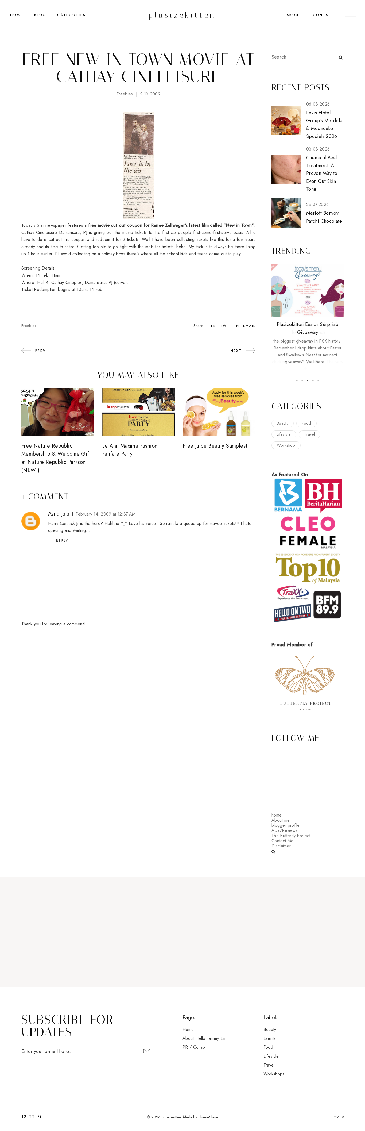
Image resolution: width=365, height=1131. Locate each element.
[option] (307, 315)
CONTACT (324, 15)
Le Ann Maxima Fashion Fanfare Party (129, 450)
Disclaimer (281, 846)
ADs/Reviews (284, 830)
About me (280, 820)
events (269, 1038)
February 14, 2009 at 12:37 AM (105, 514)
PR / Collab (194, 1047)
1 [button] (297, 380)
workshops (274, 1074)
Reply (62, 540)
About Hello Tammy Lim (205, 1038)
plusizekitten (182, 15)
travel (309, 434)
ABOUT (294, 15)
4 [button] (313, 380)
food (306, 423)
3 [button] (307, 380)
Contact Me (282, 841)
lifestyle (284, 434)
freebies (125, 94)
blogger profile (285, 825)
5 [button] (318, 380)
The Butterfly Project (290, 836)
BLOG (40, 15)
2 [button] (302, 380)
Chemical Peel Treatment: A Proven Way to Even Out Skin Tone (321, 173)
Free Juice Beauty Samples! (215, 446)
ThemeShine (208, 1117)
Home (16, 15)
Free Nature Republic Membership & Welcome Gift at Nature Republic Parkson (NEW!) (56, 458)
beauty (282, 423)
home (276, 815)
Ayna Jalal (59, 514)
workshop (286, 445)
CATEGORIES (71, 15)
